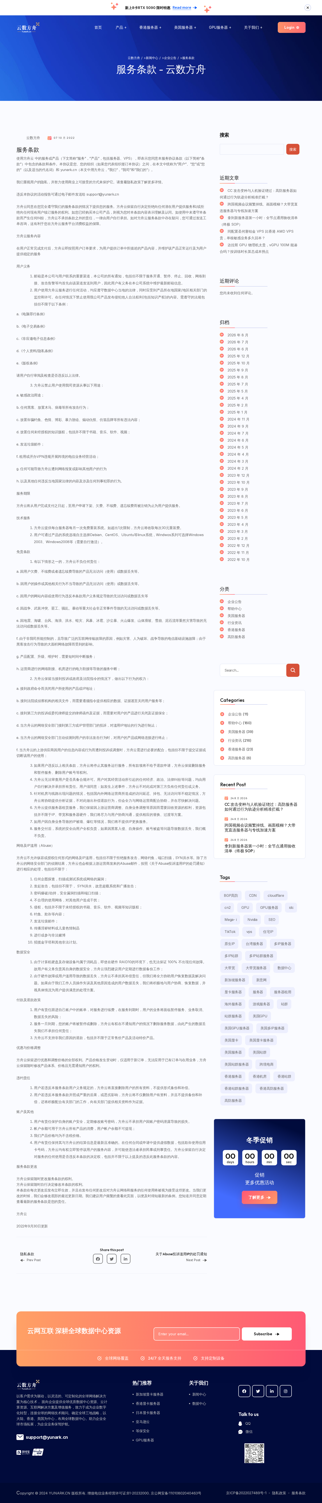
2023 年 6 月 (238, 510)
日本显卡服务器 (148, 1412)
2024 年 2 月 (238, 468)
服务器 (258, 992)
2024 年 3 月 (238, 461)
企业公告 (235, 601)
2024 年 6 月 (238, 440)
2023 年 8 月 (238, 496)
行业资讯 (235, 622)
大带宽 (230, 968)
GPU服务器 (218, 27)
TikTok (230, 931)
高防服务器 (236, 637)
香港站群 (284, 1076)
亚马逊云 (143, 1421)
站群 (284, 1004)
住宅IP (268, 931)
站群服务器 (233, 1016)
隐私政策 (279, 1493)
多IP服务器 (282, 943)
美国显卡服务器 (261, 1040)
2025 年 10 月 (239, 363)
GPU (245, 907)
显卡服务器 (233, 992)
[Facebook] (98, 1259)
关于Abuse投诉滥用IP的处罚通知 (181, 1254)
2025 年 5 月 (238, 391)
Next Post (193, 1260)
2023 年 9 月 (238, 489)
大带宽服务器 (256, 968)
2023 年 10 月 (239, 482)
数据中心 (284, 968)
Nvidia (252, 919)
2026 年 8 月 (238, 335)
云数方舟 (33, 138)
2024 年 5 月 (238, 447)
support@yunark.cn (47, 1437)
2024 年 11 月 (238, 419)
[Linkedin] (126, 1259)
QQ (248, 1423)
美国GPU (260, 1016)
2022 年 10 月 (239, 559)
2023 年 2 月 (238, 538)
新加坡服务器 (235, 980)
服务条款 (299, 1493)
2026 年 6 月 (238, 349)
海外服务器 (233, 1004)
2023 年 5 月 (238, 517)
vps (249, 931)
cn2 (227, 907)
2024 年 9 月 (238, 426)
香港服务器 (148, 27)
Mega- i (231, 919)
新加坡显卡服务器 (149, 1394)
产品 (119, 27)
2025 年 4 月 (238, 398)
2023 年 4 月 (238, 524)
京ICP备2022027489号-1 (246, 1493)
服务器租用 (282, 992)
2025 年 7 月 (238, 384)
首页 (98, 27)
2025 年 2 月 (238, 405)
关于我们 (251, 27)
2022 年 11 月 (238, 552)
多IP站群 (231, 956)
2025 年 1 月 (238, 412)
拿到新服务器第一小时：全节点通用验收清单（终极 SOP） (259, 221)
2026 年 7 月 (238, 342)
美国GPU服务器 (237, 1028)
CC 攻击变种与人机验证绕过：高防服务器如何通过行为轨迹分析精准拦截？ (258, 193)
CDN (253, 895)
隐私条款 (27, 1254)
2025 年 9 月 (238, 370)
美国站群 (260, 1052)
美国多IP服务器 (272, 1028)
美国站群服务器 (237, 1064)
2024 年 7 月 (238, 433)
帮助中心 (235, 608)
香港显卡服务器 (148, 1403)
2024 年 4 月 (238, 454)
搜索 (224, 135)
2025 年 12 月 (238, 356)
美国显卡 (231, 1040)
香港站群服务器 (237, 1088)
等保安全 (143, 1431)
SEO (271, 919)
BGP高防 (231, 895)
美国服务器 (183, 27)
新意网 (261, 980)
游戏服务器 (261, 1004)
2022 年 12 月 (238, 545)
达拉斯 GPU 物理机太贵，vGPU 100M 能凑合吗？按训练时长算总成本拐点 (258, 248)
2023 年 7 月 (238, 503)
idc (291, 907)
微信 (249, 1431)
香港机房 (260, 1076)
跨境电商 (266, 1064)
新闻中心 (199, 1394)
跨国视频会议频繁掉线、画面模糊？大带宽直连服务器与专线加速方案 (259, 207)
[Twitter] (112, 1259)
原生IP (230, 943)
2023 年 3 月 (238, 531)
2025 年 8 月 (238, 377)
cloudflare (276, 895)
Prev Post (34, 1260)
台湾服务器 (254, 943)
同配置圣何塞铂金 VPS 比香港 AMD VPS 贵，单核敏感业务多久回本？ (257, 234)
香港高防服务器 (272, 1088)
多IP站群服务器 (261, 956)
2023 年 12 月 (238, 475)
